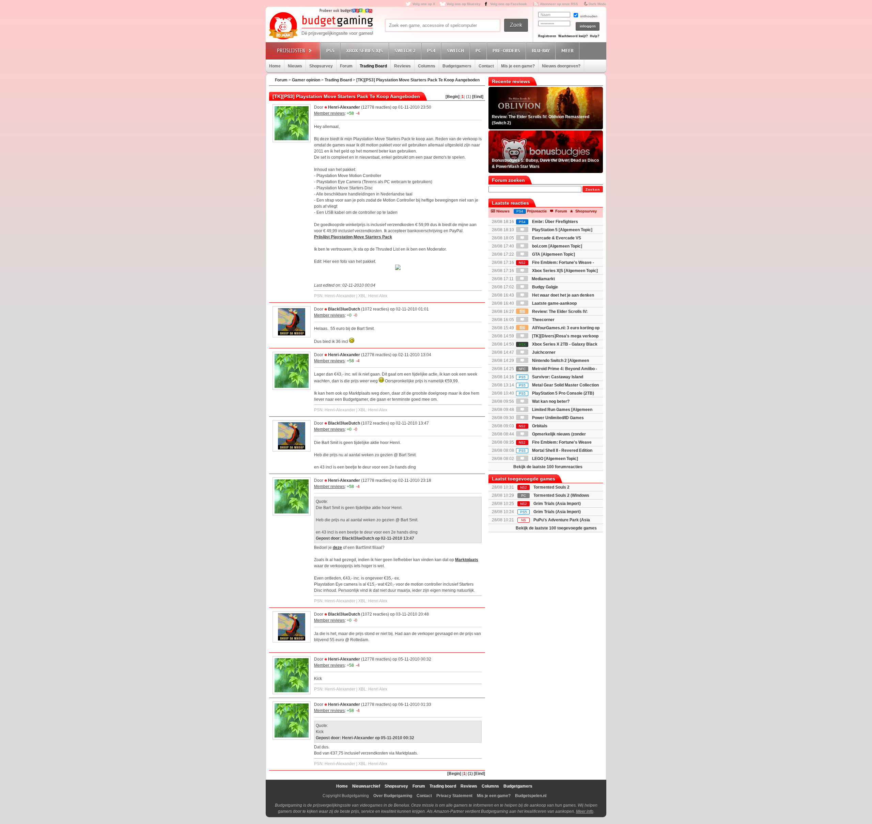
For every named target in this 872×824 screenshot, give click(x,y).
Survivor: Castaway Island (551, 377)
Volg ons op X (423, 4)
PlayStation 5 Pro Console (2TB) (556, 393)
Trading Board (373, 66)
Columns (426, 66)
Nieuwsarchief (366, 786)
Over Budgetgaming (392, 795)
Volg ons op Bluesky (464, 4)
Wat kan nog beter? (550, 401)
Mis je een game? (518, 66)
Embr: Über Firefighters (548, 221)
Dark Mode (597, 4)
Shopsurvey (321, 66)
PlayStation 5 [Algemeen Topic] (561, 229)
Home (275, 66)
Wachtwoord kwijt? (573, 36)
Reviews (402, 66)
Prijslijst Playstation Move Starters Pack (353, 237)
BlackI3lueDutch (344, 309)
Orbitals (533, 426)
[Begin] (453, 96)
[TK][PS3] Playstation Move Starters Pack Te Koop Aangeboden (418, 80)
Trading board (443, 786)
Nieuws (295, 66)
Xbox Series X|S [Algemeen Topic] (564, 270)
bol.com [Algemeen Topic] (556, 246)
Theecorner (543, 319)
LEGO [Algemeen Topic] (554, 458)
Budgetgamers (456, 66)
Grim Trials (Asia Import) (557, 503)
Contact (486, 66)
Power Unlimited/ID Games (557, 417)
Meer (567, 51)
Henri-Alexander (344, 107)
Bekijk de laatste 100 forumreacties (547, 466)
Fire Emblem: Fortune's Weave (555, 442)
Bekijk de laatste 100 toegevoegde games (556, 528)
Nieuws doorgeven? (561, 66)
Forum (346, 66)
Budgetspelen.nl (530, 795)
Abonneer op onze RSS (559, 4)
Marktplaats (466, 559)
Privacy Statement (454, 795)
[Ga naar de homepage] (321, 26)
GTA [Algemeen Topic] (553, 254)
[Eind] (477, 96)
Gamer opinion (306, 80)
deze (337, 547)
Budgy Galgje (544, 287)
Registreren (547, 36)
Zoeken (593, 189)
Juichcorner (543, 352)
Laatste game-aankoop (554, 303)
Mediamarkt (543, 278)
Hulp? (595, 36)
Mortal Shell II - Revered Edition (555, 450)
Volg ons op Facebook (508, 4)
